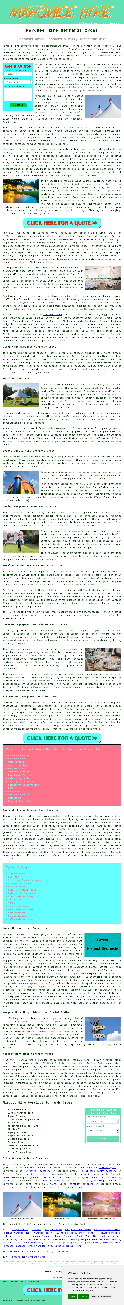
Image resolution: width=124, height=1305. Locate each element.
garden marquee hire (59, 516)
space (102, 74)
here (54, 1096)
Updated (23, 1282)
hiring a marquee (34, 49)
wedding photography (25, 1177)
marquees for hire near (40, 951)
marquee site (65, 681)
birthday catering (81, 1184)
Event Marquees (66, 1233)
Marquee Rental (43, 1233)
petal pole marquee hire (101, 572)
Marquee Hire (20, 1230)
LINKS (87, 23)
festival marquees (65, 845)
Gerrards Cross (52, 314)
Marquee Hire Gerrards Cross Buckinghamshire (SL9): (37, 46)
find (13, 1060)
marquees (102, 334)
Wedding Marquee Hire (17, 1233)
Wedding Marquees (109, 1233)
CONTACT (104, 23)
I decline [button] (83, 1296)
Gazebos (36, 1230)
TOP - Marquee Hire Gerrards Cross (25, 1257)
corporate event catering (19, 1187)
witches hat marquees (61, 703)
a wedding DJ (107, 1168)
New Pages (14, 1282)
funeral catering (54, 1181)
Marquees (8, 1246)
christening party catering (98, 1171)
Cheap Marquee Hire (78, 1230)
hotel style (105, 194)
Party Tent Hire (87, 1236)
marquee (112, 56)
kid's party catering (89, 1174)
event (105, 71)
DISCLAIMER (115, 23)
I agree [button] (72, 1296)
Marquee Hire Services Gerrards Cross (38, 1103)
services (79, 1168)
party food (33, 1184)
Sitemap (5, 1282)
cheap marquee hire (43, 829)
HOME (80, 23)
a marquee (69, 652)
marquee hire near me (24, 1000)
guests (7, 274)
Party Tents (87, 1233)
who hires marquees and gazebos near (57, 937)
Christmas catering (38, 1171)
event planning (74, 1177)
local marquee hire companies (44, 967)
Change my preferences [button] (101, 1296)
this (61, 1031)
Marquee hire (11, 314)
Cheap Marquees (42, 1236)
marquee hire (41, 816)
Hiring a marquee (13, 268)
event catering (35, 1174)
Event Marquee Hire (40, 1246)
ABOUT (95, 23)
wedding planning (105, 1181)
